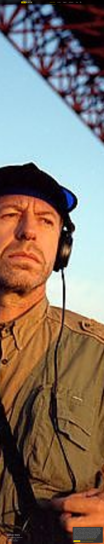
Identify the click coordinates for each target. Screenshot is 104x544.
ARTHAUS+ (71, 2)
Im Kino (59, 2)
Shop (77, 2)
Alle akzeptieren (77, 541)
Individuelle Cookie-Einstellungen (87, 541)
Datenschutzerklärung (91, 538)
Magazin (65, 2)
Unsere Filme (52, 2)
